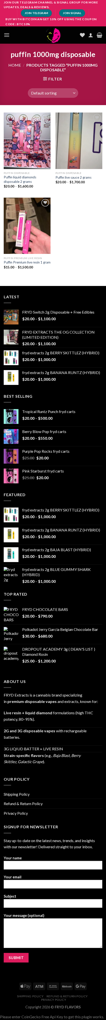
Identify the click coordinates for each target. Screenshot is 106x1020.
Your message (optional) (24, 915)
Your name (13, 858)
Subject (10, 896)
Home (14, 65)
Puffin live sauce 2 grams (73, 177)
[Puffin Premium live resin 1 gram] (27, 226)
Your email (12, 877)
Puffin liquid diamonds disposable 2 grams (20, 179)
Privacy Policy (16, 813)
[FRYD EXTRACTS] (53, 35)
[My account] (90, 35)
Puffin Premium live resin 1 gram (27, 262)
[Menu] (7, 35)
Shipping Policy (17, 794)
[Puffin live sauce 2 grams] (78, 141)
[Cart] (99, 35)
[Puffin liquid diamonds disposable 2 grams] (27, 141)
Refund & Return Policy (23, 803)
